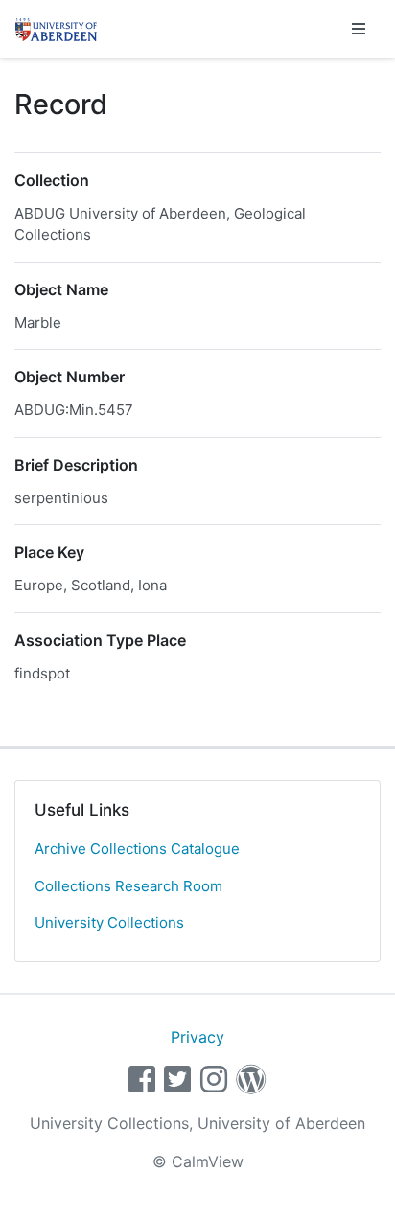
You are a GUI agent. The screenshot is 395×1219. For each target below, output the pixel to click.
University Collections (109, 922)
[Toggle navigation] (358, 29)
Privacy (197, 1036)
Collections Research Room (128, 886)
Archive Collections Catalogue (137, 849)
